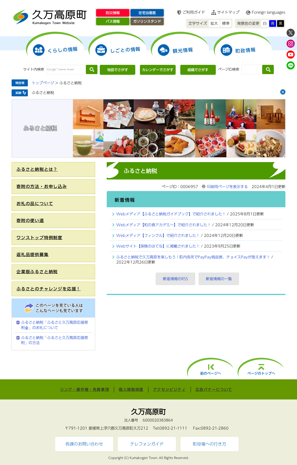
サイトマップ (228, 12)
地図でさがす (117, 70)
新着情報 (125, 200)
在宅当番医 (147, 13)
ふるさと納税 (43, 92)
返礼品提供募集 (32, 254)
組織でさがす (197, 70)
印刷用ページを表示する (227, 187)
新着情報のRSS (175, 279)
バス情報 (113, 21)
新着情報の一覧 (219, 279)
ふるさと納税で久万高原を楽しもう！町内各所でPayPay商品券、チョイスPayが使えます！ (193, 257)
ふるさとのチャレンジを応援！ (48, 289)
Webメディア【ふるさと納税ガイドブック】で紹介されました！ (171, 214)
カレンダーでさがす (157, 70)
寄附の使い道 (30, 220)
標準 (225, 23)
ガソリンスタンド (147, 21)
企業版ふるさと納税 (37, 272)
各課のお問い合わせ (84, 444)
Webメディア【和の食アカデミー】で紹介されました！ (163, 225)
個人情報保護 (131, 389)
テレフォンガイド (147, 444)
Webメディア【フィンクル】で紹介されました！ (158, 235)
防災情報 (113, 13)
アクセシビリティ (169, 389)
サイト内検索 (33, 69)
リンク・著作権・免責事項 (84, 389)
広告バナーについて (214, 389)
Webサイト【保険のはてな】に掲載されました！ (158, 246)
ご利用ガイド (194, 12)
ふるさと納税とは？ (37, 169)
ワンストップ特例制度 (39, 238)
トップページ (43, 83)
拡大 (214, 23)
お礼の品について (34, 203)
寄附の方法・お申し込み (41, 186)
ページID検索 (228, 69)
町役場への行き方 (209, 444)
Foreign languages (268, 12)
